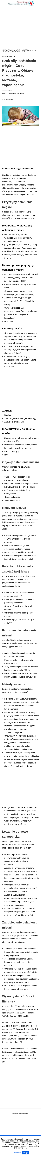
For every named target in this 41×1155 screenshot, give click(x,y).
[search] (38, 3)
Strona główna (7, 49)
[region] (20, 25)
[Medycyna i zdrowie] (21, 3)
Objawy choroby (22, 49)
